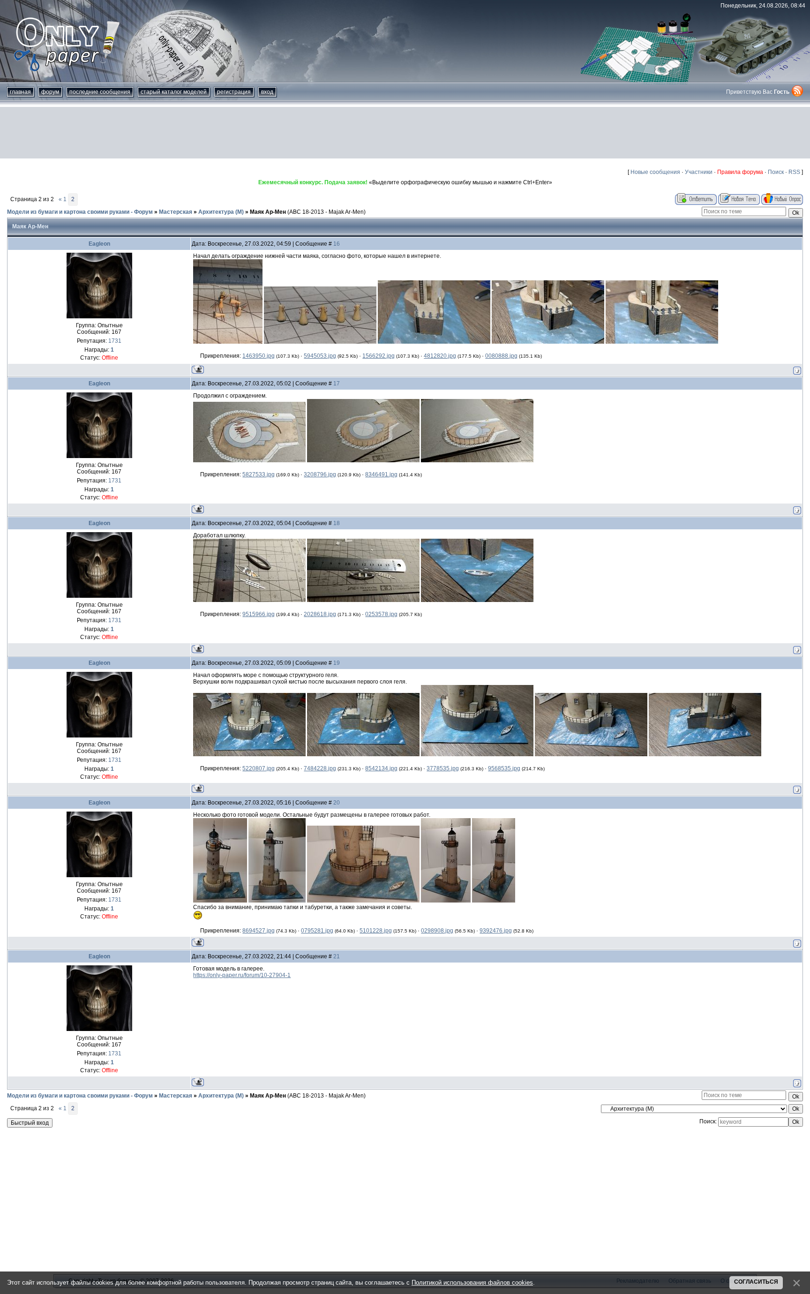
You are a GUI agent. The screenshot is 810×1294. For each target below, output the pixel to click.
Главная (20, 92)
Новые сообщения (655, 172)
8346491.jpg (381, 474)
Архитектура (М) (221, 212)
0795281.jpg (317, 930)
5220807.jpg (258, 768)
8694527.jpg (258, 930)
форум (50, 92)
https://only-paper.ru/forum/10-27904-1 (242, 975)
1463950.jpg (258, 356)
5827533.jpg (258, 474)
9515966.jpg (258, 614)
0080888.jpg (501, 356)
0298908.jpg (437, 930)
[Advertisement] (405, 133)
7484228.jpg (320, 768)
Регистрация (234, 92)
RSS (794, 172)
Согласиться (756, 1282)
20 (336, 802)
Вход (267, 92)
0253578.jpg (381, 614)
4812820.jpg (440, 356)
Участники (698, 172)
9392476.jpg (496, 930)
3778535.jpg (443, 768)
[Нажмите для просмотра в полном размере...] (227, 342)
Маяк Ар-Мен (268, 212)
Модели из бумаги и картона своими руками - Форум (80, 212)
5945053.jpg (320, 356)
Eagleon (99, 244)
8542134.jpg (381, 768)
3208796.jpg (320, 474)
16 (336, 244)
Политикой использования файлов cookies (472, 1282)
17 (336, 383)
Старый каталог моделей (174, 92)
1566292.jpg (378, 356)
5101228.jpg (376, 930)
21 (336, 956)
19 (336, 663)
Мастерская (175, 212)
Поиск (776, 172)
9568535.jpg (504, 768)
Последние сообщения (99, 92)
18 (336, 523)
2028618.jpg (320, 614)
